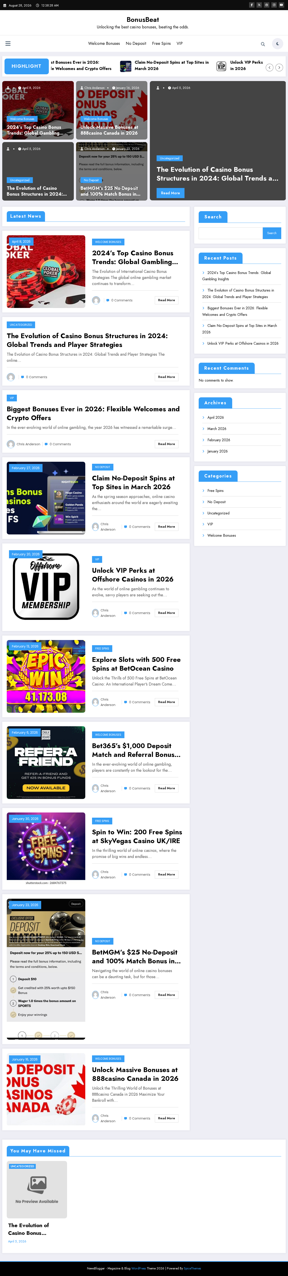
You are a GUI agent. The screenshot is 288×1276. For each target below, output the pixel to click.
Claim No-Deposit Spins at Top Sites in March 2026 (152, 65)
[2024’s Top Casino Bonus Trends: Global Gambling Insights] (38, 110)
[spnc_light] (277, 43)
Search (213, 217)
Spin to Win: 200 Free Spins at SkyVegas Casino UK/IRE (137, 836)
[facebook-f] (251, 5)
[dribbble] (266, 5)
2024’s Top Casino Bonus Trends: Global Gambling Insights (34, 130)
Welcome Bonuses (104, 43)
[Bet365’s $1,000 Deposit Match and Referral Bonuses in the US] (46, 762)
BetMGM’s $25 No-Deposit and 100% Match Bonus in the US (109, 191)
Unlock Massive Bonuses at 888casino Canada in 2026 (109, 130)
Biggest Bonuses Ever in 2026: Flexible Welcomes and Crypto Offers (55, 65)
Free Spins (161, 43)
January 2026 (217, 451)
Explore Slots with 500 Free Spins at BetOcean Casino (136, 664)
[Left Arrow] (269, 67)
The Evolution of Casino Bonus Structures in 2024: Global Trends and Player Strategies (35, 191)
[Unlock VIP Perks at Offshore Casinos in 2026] (46, 586)
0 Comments (122, 300)
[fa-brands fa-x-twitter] (259, 5)
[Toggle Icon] (7, 44)
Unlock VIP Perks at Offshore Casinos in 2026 (246, 65)
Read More (170, 193)
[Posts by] (10, 88)
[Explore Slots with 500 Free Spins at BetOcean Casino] (46, 676)
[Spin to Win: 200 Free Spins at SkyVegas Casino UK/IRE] (46, 848)
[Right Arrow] (279, 67)
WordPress (138, 1268)
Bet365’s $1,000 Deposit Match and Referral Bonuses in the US (136, 750)
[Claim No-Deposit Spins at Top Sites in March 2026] (46, 497)
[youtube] (281, 5)
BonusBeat (143, 19)
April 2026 (215, 417)
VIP (180, 43)
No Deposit (136, 43)
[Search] (263, 44)
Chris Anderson (94, 88)
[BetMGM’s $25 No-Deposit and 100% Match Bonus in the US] (112, 171)
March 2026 (216, 428)
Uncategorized (19, 180)
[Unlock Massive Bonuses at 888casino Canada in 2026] (112, 110)
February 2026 (218, 440)
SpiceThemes (192, 1268)
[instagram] (274, 5)
